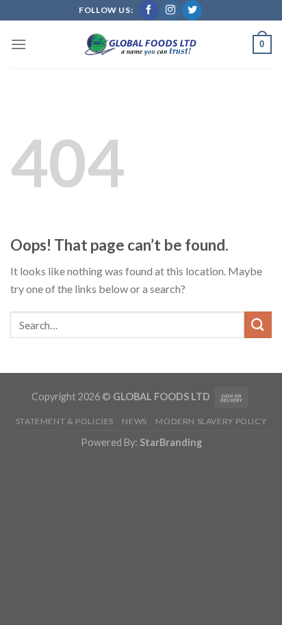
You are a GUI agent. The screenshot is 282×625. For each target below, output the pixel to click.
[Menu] (18, 44)
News (134, 421)
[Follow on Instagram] (170, 10)
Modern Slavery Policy (210, 421)
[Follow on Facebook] (149, 10)
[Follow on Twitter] (192, 10)
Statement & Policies (65, 421)
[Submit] (258, 324)
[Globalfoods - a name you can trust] (141, 44)
